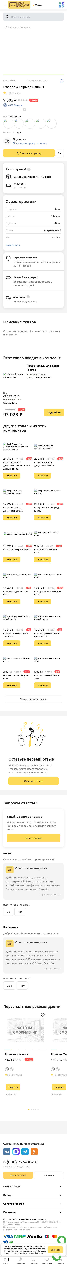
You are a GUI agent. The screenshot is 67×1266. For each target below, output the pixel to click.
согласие (13, 1253)
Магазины (49, 1175)
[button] (5, 5)
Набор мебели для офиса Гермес (43, 367)
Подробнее (54, 412)
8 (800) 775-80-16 (20, 1161)
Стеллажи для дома (18, 27)
